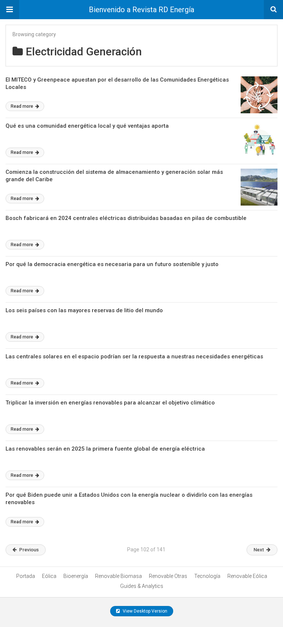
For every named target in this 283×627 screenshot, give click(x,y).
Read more (22, 106)
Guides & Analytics (141, 586)
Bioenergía (75, 576)
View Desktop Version (144, 611)
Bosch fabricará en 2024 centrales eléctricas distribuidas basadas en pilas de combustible (126, 218)
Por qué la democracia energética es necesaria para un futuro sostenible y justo (112, 264)
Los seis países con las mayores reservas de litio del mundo (84, 310)
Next (259, 549)
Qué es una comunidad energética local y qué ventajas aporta (87, 126)
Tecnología (207, 576)
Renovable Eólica (247, 576)
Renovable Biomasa (118, 576)
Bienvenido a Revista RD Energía (141, 9)
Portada (25, 576)
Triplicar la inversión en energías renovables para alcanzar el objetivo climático (110, 402)
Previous (29, 549)
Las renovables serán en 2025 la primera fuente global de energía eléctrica (105, 448)
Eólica (49, 576)
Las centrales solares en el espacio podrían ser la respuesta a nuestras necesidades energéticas (134, 356)
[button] (9, 9)
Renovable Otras (168, 576)
